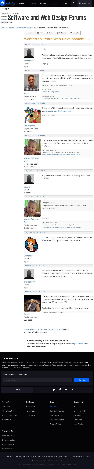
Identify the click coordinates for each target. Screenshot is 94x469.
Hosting (43, 3)
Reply (50, 33)
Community (79, 402)
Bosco (27, 314)
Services (53, 402)
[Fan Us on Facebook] (60, 389)
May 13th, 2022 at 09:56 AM (35, 171)
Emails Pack (30, 406)
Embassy (77, 415)
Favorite (75, 33)
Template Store (8, 431)
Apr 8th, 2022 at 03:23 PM (35, 103)
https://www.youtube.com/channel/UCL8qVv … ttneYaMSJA (62, 98)
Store (65, 3)
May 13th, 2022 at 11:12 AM (35, 197)
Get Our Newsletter (10, 415)
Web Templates (8, 436)
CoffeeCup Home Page (21, 456)
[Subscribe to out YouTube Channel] (66, 389)
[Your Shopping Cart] (74, 3)
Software (32, 3)
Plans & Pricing (55, 424)
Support (54, 3)
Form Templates (8, 444)
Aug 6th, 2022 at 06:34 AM (35, 266)
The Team (6, 406)
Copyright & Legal (76, 456)
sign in (10, 13)
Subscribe (62, 33)
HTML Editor (46, 362)
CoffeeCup (7, 402)
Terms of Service (67, 464)
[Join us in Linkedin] (72, 389)
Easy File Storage (57, 415)
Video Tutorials (80, 411)
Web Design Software (49, 456)
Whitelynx (28, 256)
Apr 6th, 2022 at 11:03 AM (34, 44)
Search (30, 33)
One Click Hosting (57, 411)
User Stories (78, 424)
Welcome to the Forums (26, 28)
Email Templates (8, 440)
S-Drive (53, 406)
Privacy (87, 456)
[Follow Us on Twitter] (54, 389)
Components (7, 449)
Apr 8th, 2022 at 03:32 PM (35, 135)
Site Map (35, 460)
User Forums (78, 420)
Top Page (7, 456)
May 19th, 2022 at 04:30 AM (35, 233)
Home (3, 28)
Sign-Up (82, 380)
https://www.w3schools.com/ (58, 111)
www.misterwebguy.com (50, 92)
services (22, 365)
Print (41, 33)
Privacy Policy (55, 464)
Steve (26, 93)
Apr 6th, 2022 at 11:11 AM (34, 70)
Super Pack (30, 415)
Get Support (63, 456)
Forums (11, 28)
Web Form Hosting (57, 420)
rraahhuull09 (29, 60)
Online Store (35, 456)
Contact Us (6, 420)
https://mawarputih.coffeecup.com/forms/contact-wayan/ (61, 155)
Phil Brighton (29, 126)
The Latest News (8, 411)
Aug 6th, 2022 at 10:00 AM (35, 291)
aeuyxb (27, 187)
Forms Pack (30, 411)
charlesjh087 (29, 282)
